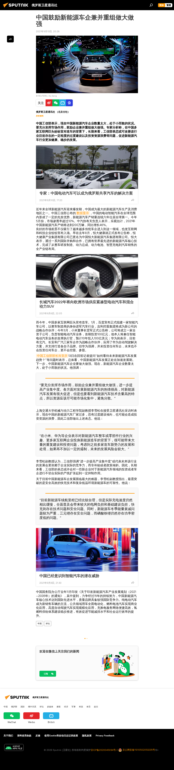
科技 (81, 706)
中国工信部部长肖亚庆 (52, 356)
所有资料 (40, 116)
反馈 (38, 735)
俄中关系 (32, 706)
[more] (132, 199)
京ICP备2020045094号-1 (104, 750)
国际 (23, 706)
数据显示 (83, 213)
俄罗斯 (14, 706)
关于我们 (8, 735)
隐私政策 (87, 735)
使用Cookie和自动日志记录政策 (61, 735)
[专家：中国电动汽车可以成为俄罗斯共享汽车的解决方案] (87, 167)
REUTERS (42, 96)
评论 (48, 623)
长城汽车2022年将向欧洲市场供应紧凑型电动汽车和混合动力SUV (86, 304)
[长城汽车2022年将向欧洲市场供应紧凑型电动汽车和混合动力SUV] (87, 276)
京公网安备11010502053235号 (138, 749)
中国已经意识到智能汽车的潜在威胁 (69, 576)
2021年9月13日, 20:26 (47, 31)
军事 (74, 706)
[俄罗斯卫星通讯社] (17, 8)
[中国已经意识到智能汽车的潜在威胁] (87, 549)
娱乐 (96, 706)
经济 (66, 706)
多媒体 (50, 706)
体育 (88, 706)
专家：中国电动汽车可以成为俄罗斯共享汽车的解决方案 (86, 193)
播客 (59, 706)
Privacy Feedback (105, 735)
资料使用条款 (24, 735)
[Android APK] (13, 748)
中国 (40, 623)
